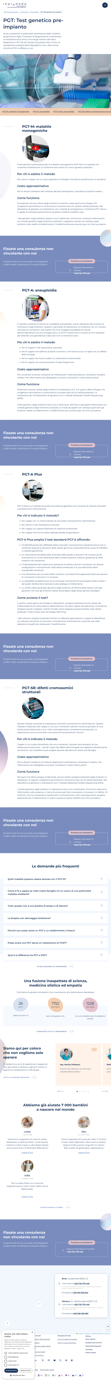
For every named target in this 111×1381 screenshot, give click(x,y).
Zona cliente (90, 1339)
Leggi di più (20, 1348)
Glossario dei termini (93, 1343)
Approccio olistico (37, 1355)
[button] (35, 148)
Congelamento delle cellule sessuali (40, 1347)
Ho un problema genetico (67, 1339)
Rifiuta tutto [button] (26, 1370)
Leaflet (79, 1333)
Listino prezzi (90, 1353)
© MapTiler (86, 1333)
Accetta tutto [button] (11, 1370)
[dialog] (18, 1354)
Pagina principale (12, 12)
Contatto (88, 1350)
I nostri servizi (24, 12)
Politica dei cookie (47, 1370)
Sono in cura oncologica (67, 1343)
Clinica (88, 1336)
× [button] (32, 1332)
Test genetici (34, 12)
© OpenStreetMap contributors (100, 1333)
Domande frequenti (93, 1346)
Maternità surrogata (37, 1352)
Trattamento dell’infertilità (40, 1339)
